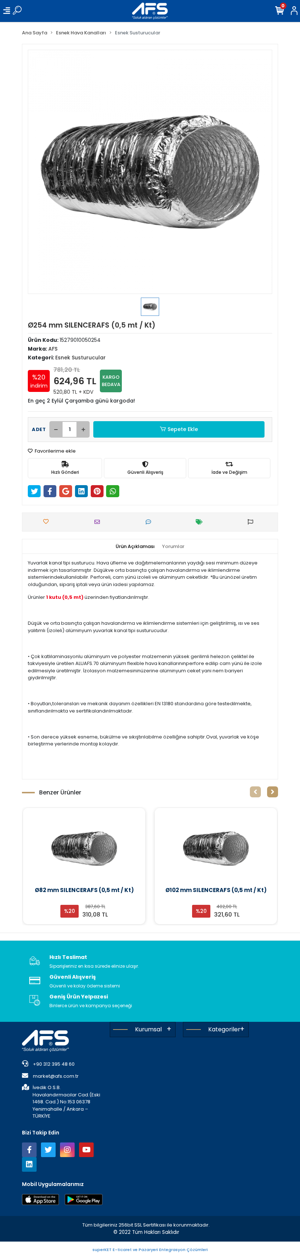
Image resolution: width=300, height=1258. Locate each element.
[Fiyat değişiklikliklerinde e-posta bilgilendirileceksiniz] (201, 521)
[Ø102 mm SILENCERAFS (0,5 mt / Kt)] (216, 848)
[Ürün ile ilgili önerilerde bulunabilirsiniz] (252, 521)
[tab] (135, 546)
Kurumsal (148, 1029)
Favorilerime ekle (55, 450)
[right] (272, 792)
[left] (255, 792)
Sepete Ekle (183, 429)
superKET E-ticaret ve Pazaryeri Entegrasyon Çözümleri (150, 1250)
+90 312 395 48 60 (53, 1064)
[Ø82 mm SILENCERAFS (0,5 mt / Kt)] (84, 848)
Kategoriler (224, 1029)
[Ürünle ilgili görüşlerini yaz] (150, 521)
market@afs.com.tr (56, 1076)
